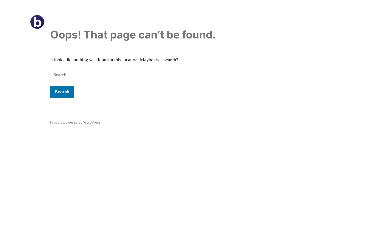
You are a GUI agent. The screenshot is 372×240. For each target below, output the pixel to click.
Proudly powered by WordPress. (75, 122)
